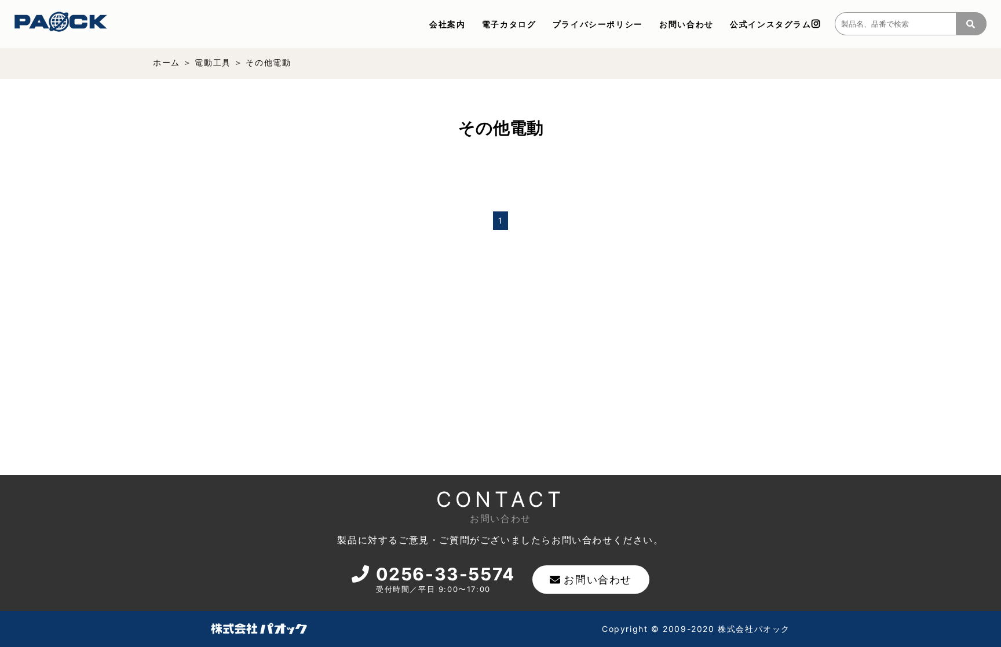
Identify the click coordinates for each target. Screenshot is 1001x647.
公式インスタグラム (770, 24)
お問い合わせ (686, 24)
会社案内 (447, 24)
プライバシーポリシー (598, 24)
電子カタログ (509, 24)
